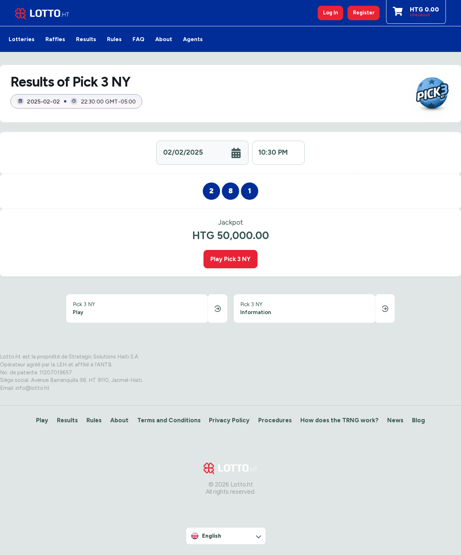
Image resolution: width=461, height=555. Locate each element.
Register (364, 12)
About (163, 39)
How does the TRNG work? (339, 420)
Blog (418, 420)
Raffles (55, 39)
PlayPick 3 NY (230, 259)
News (395, 420)
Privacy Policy (229, 420)
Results (86, 39)
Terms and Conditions (169, 420)
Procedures (275, 420)
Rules (114, 39)
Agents (193, 39)
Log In (330, 12)
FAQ (138, 39)
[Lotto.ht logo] (42, 12)
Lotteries (22, 39)
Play (42, 420)
